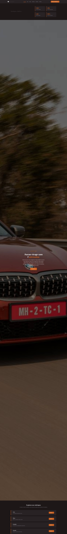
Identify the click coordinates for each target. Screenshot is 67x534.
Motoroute (11, 1)
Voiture (40, 1)
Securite (37, 1)
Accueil (25, 1)
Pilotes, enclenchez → (55, 1)
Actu (27, 1)
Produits (33, 1)
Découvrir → (33, 268)
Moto (30, 1)
